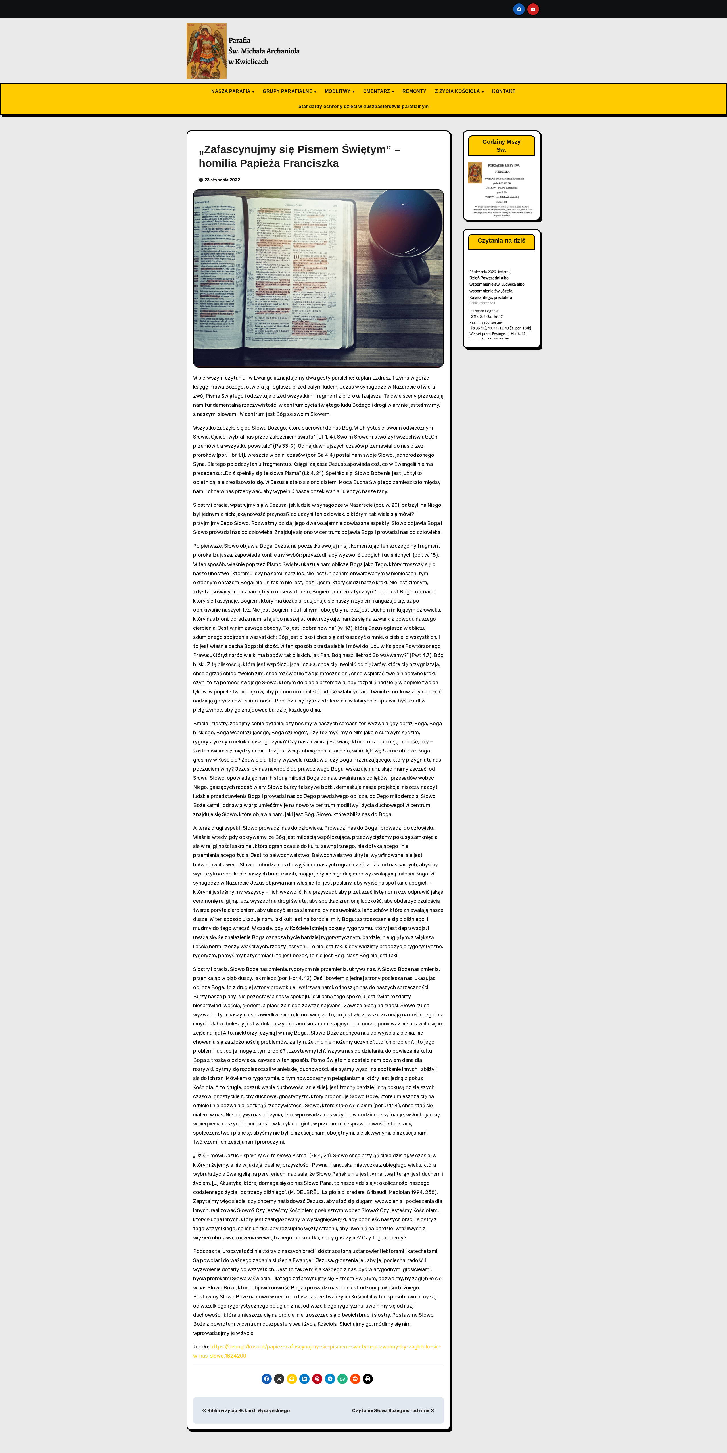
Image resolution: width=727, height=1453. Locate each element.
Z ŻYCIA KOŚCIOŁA (458, 91)
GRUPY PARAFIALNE (288, 91)
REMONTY (414, 91)
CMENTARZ (377, 91)
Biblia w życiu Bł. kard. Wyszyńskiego (248, 1410)
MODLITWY (338, 91)
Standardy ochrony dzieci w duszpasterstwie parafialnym (363, 106)
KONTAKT (504, 91)
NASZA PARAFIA (231, 91)
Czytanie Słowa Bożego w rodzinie (391, 1410)
